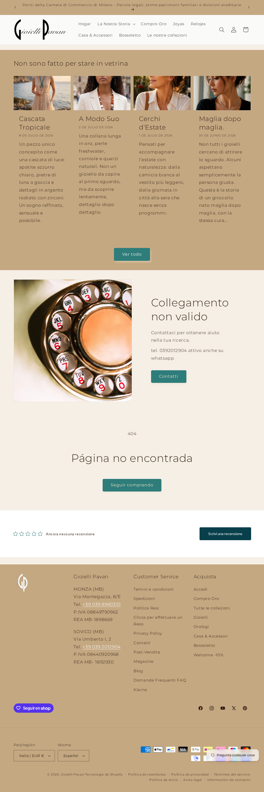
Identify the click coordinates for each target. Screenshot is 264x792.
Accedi (201, 589)
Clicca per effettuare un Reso (158, 620)
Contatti (168, 376)
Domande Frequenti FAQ (160, 680)
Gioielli (201, 617)
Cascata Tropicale (34, 123)
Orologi (201, 626)
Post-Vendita (147, 652)
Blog (138, 671)
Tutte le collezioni (212, 608)
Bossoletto (204, 645)
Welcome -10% (209, 655)
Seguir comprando (132, 485)
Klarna (140, 689)
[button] (116, 24)
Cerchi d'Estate (152, 123)
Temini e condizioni (154, 589)
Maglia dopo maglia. (220, 123)
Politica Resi (146, 608)
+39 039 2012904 (101, 646)
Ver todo (132, 254)
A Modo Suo (99, 119)
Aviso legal (192, 780)
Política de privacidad (190, 774)
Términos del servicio (232, 774)
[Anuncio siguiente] (248, 7)
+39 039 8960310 (101, 604)
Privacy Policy (148, 633)
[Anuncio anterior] (15, 7)
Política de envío (163, 780)
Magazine (144, 661)
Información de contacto (229, 780)
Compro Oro (206, 598)
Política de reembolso (147, 774)
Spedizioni (144, 598)
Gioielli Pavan (73, 774)
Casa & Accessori (211, 636)
